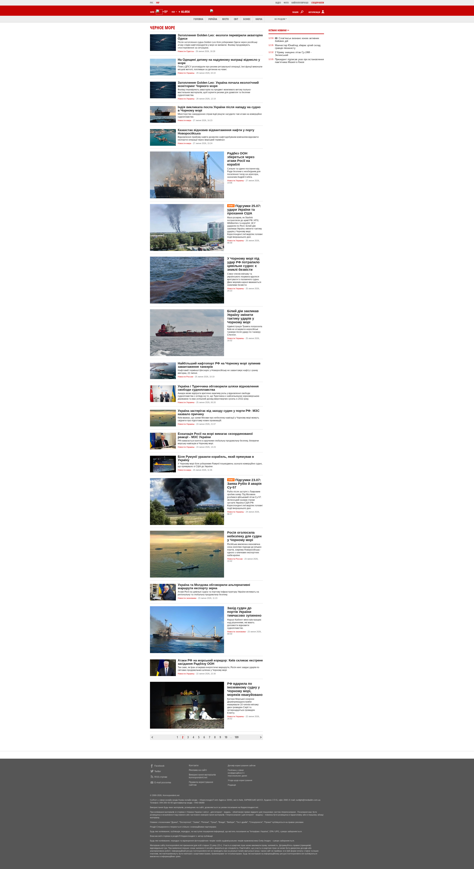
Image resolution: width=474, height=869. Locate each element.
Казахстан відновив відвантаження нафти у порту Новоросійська (216, 131)
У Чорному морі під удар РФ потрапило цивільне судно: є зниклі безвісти (243, 264)
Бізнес (246, 19)
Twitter (157, 771)
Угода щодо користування (240, 780)
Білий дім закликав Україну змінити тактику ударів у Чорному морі (243, 316)
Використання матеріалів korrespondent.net (202, 776)
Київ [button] (152, 12)
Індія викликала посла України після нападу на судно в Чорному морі (219, 108)
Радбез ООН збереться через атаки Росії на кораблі (240, 158)
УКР (157, 2)
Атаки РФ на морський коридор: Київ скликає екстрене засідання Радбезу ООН (220, 662)
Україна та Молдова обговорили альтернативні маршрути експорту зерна (214, 586)
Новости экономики (187, 598)
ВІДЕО (278, 2)
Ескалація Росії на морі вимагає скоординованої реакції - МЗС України (215, 435)
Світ (236, 19)
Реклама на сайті (198, 770)
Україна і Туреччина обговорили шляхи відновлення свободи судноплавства (218, 388)
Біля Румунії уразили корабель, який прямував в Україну (216, 458)
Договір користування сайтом (242, 765)
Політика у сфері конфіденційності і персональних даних (237, 773)
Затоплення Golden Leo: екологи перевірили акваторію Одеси (220, 37)
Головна (198, 19)
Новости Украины (186, 73)
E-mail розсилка (162, 782)
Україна (212, 19)
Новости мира (184, 120)
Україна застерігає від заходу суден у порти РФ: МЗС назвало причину (218, 412)
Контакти (193, 765)
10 (226, 737)
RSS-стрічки (160, 777)
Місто (225, 19)
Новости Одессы (186, 51)
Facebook (159, 766)
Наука (259, 19)
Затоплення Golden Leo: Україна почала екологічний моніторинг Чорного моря (218, 84)
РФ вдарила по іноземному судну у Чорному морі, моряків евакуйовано (245, 689)
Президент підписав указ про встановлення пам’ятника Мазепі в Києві (299, 61)
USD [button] (173, 11)
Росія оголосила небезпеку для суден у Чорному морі (244, 536)
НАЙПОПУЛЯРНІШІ (299, 2)
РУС (151, 2)
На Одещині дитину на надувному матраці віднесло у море (219, 61)
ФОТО (286, 2)
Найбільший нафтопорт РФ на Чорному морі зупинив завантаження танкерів (219, 365)
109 (236, 737)
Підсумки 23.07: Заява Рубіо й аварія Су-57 (244, 483)
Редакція (232, 785)
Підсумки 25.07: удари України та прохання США (244, 209)
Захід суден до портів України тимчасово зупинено (244, 611)
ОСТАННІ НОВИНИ (277, 30)
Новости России (185, 377)
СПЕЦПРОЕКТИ (317, 2)
